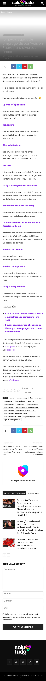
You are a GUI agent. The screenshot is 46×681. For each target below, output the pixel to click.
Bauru (9, 12)
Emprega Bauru (20, 401)
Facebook (10, 349)
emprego (31, 401)
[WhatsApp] (30, 66)
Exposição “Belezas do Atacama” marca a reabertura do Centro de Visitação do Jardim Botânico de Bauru (30, 527)
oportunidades (9, 410)
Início (3, 12)
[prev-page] (4, 555)
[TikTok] (29, 662)
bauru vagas (8, 401)
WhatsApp (14, 380)
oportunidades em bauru (12, 416)
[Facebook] (13, 66)
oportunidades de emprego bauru (15, 413)
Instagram (10, 346)
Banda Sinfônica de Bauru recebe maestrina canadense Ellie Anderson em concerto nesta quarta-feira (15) (30, 508)
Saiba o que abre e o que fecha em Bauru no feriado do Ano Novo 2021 (12, 450)
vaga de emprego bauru (32, 416)
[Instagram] (16, 662)
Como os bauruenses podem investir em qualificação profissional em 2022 (24, 317)
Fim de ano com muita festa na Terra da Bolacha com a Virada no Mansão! (33, 450)
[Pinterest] (24, 66)
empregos (20, 404)
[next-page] (8, 555)
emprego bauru (9, 404)
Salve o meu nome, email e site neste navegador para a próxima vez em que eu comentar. (21, 617)
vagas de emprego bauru (12, 420)
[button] (4, 3)
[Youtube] (36, 662)
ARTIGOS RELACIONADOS (14, 493)
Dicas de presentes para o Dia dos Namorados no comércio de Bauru (27, 544)
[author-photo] (23, 477)
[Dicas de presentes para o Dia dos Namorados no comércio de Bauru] (9, 542)
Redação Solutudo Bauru (23, 480)
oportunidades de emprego (25, 410)
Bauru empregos (36, 398)
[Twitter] (19, 66)
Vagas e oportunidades (16, 35)
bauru (12, 398)
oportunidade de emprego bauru (27, 407)
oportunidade (8, 407)
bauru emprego (22, 398)
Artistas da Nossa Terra (7, 505)
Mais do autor (33, 493)
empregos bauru (32, 404)
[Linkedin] (23, 662)
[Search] (42, 3)
